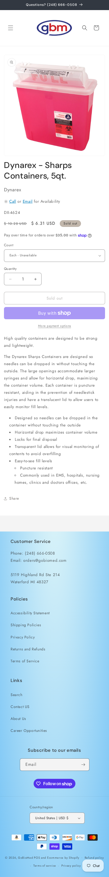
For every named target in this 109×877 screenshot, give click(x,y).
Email (28, 201)
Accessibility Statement (30, 613)
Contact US (20, 706)
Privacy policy (71, 865)
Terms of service (44, 865)
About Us (18, 718)
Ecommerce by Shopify (63, 857)
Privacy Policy (23, 637)
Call (12, 201)
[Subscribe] (83, 764)
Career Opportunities (29, 730)
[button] (10, 28)
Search (16, 694)
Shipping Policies (26, 625)
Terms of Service (25, 661)
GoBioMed (25, 857)
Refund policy (94, 858)
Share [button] (14, 498)
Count (8, 245)
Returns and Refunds (28, 649)
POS (37, 857)
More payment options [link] (54, 325)
